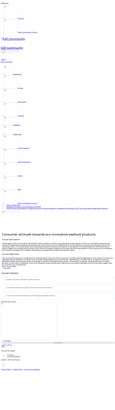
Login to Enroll (6, 345)
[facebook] (6, 363)
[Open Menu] (2, 45)
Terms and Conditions (32, 369)
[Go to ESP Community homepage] (13, 39)
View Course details (9, 266)
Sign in (3, 59)
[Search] (2, 50)
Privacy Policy (6, 369)
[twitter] (6, 364)
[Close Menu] (2, 63)
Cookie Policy (18, 369)
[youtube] (6, 366)
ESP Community (12, 47)
